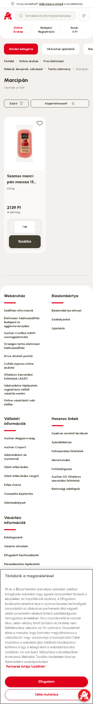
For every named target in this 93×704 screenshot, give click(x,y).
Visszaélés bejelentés (18, 493)
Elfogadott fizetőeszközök (21, 555)
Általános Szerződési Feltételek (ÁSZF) (18, 376)
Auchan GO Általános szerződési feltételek (66, 478)
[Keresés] (21, 16)
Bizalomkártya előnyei (67, 310)
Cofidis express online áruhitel (19, 365)
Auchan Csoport (15, 447)
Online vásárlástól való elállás (19, 402)
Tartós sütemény (59, 69)
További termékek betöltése (51, 269)
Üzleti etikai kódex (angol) (21, 476)
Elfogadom (46, 681)
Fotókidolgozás (62, 469)
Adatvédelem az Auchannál (15, 457)
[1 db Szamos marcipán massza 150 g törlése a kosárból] (12, 227)
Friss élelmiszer (53, 61)
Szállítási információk (18, 310)
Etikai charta (12, 485)
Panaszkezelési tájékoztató (22, 564)
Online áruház (28, 61)
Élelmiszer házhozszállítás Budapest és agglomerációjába (21, 322)
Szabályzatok (61, 319)
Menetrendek (61, 460)
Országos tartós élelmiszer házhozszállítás (22, 346)
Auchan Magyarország (19, 438)
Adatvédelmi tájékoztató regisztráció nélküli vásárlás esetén (20, 389)
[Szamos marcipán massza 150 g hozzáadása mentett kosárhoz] (40, 123)
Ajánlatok (58, 328)
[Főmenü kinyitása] (84, 16)
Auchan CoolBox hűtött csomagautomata (19, 335)
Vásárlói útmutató (16, 546)
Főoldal (9, 61)
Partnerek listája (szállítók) (25, 666)
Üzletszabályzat (15, 502)
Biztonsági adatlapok (66, 489)
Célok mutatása (46, 694)
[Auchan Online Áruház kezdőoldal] (8, 16)
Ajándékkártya (61, 442)
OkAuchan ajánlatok (60, 49)
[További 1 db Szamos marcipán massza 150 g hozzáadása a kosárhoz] (37, 227)
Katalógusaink (13, 537)
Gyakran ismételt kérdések (70, 433)
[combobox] (45, 16)
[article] (25, 185)
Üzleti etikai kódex (16, 467)
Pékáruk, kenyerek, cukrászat (23, 69)
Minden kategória (21, 49)
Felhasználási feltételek (67, 451)
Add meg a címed (51, 4)
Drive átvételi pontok (18, 356)
